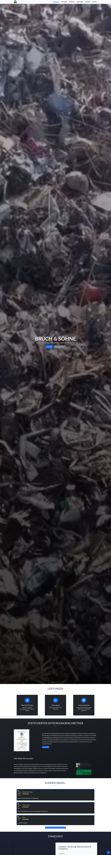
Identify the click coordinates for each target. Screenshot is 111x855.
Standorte (87, 1)
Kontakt (94, 1)
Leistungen (64, 1)
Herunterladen (46, 747)
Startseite (56, 1)
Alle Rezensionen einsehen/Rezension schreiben (55, 827)
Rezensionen (80, 1)
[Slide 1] (53, 682)
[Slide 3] (58, 682)
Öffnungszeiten (59, 346)
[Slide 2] (55, 682)
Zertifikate (72, 1)
